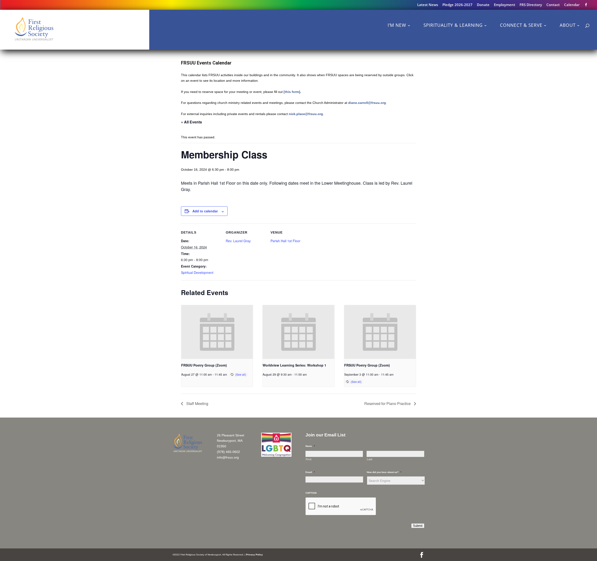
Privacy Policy (254, 554)
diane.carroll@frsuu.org (367, 103)
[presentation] (217, 332)
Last (369, 459)
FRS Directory (531, 5)
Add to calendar (205, 211)
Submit (418, 525)
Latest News (427, 5)
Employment (504, 5)
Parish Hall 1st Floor (285, 240)
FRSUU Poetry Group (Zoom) (204, 365)
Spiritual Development (197, 272)
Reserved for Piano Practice (388, 403)
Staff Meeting (196, 403)
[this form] (292, 92)
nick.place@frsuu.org (306, 114)
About (568, 25)
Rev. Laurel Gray (238, 240)
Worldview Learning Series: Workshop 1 (294, 365)
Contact (553, 5)
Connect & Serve (521, 25)
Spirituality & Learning (453, 25)
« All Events (191, 122)
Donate (483, 5)
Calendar (572, 5)
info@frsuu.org (228, 457)
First (309, 459)
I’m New (397, 25)
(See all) (240, 374)
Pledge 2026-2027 (457, 5)
